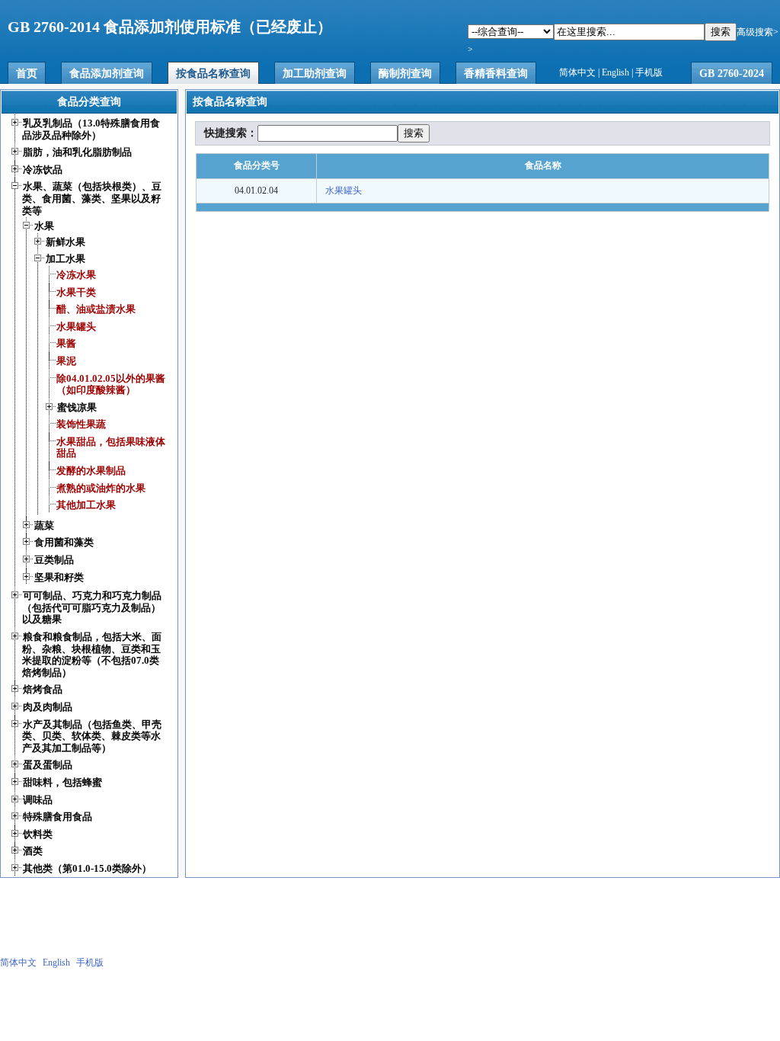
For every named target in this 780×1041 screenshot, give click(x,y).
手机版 (649, 72)
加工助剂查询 (315, 73)
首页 (26, 73)
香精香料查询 (496, 73)
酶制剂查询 (405, 73)
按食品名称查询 (213, 73)
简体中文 (577, 72)
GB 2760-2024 (731, 73)
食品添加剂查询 (106, 73)
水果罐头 (343, 190)
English (615, 72)
